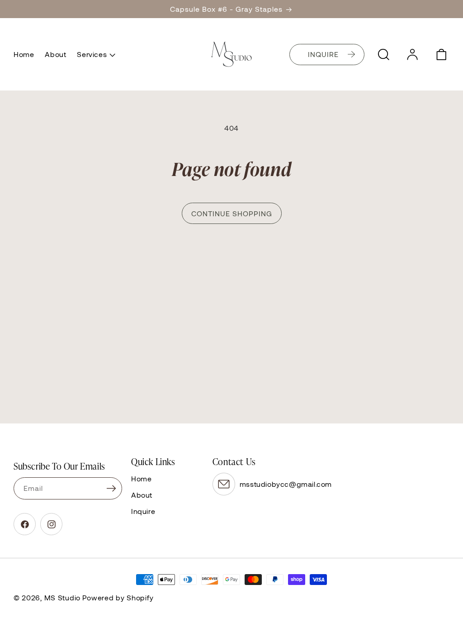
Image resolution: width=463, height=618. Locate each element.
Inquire (143, 511)
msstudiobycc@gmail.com (286, 484)
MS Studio (62, 597)
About (141, 494)
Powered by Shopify (118, 597)
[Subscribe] (111, 488)
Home (141, 478)
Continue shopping (231, 213)
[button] (95, 54)
